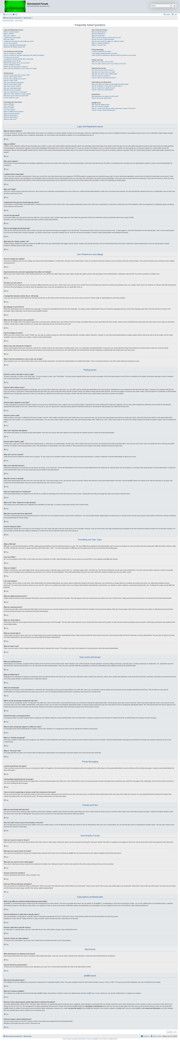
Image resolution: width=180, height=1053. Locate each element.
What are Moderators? (98, 33)
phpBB (38, 311)
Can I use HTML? (9, 106)
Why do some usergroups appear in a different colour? (108, 41)
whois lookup (140, 1004)
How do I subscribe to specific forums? (103, 88)
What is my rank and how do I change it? (16, 66)
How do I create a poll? (10, 80)
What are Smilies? (9, 107)
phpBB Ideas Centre (93, 993)
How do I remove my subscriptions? (102, 89)
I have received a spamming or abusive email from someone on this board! (114, 55)
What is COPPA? (9, 33)
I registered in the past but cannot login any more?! (19, 41)
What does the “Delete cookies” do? (14, 47)
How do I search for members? (101, 76)
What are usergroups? (98, 35)
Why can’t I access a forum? (12, 86)
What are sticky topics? (11, 115)
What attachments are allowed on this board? (105, 96)
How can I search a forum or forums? (103, 70)
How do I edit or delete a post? (13, 77)
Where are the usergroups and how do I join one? (106, 37)
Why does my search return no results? (103, 72)
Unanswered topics (8, 20)
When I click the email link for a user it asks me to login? (20, 68)
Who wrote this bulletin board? (100, 104)
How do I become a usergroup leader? (103, 39)
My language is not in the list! (12, 61)
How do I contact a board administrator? (103, 110)
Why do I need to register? (11, 32)
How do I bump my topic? (11, 97)
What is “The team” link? (99, 45)
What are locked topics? (11, 117)
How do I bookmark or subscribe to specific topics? (107, 86)
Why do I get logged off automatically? (15, 45)
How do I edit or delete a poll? (12, 84)
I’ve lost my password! (10, 43)
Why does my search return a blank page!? (104, 74)
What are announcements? (12, 113)
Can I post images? (9, 109)
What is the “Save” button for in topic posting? (17, 94)
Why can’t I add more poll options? (14, 82)
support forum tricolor (79, 1039)
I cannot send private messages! (101, 51)
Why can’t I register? (10, 35)
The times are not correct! (11, 57)
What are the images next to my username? (17, 63)
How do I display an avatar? (12, 64)
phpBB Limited (59, 982)
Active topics (19, 20)
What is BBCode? (9, 104)
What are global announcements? (14, 111)
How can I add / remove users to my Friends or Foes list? (109, 63)
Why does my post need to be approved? (16, 95)
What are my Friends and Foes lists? (103, 61)
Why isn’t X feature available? (100, 106)
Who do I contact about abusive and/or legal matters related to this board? (113, 108)
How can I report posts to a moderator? (15, 92)
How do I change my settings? (13, 53)
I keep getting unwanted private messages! (104, 53)
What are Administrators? (99, 32)
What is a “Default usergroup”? (101, 43)
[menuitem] (14, 14)
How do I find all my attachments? (102, 98)
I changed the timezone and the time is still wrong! (18, 59)
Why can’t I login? (9, 39)
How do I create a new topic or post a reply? (17, 75)
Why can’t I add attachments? (12, 88)
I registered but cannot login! (12, 37)
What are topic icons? (10, 119)
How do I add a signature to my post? (15, 78)
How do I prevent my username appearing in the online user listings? (24, 55)
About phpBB (145, 982)
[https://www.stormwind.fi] (15, 6)
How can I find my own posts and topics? (104, 77)
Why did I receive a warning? (12, 90)
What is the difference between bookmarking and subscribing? (110, 84)
